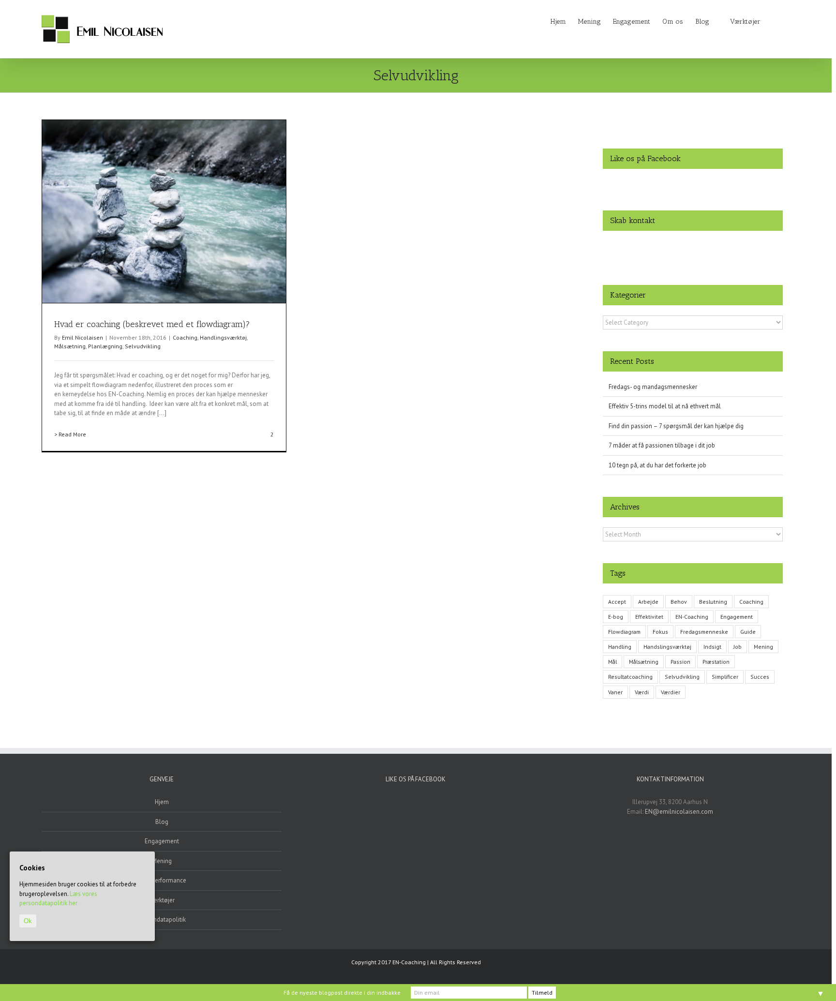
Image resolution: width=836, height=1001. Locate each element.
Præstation (716, 661)
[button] (775, 21)
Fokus (660, 631)
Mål (612, 661)
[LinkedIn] (693, 245)
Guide (748, 631)
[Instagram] (680, 245)
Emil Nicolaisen (82, 337)
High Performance (162, 880)
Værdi (642, 692)
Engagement (736, 616)
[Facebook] (668, 245)
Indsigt (712, 646)
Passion (680, 661)
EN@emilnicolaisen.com (679, 811)
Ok (28, 921)
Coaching (185, 337)
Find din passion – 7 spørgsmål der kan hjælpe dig (676, 426)
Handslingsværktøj (667, 646)
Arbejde (648, 601)
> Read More (70, 434)
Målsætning (70, 346)
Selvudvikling (143, 346)
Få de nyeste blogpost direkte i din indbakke (342, 992)
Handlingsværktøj (223, 337)
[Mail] (718, 245)
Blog (161, 822)
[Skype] (705, 245)
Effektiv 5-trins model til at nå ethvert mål (665, 406)
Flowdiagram (624, 631)
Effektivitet (649, 616)
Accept (617, 601)
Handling (619, 646)
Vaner (615, 692)
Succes (759, 676)
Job (737, 646)
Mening (763, 646)
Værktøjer (162, 900)
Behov (679, 601)
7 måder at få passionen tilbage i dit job (662, 445)
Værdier (670, 692)
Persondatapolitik (162, 919)
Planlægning (105, 346)
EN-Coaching (691, 616)
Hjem (162, 802)
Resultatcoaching (630, 676)
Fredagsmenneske (704, 631)
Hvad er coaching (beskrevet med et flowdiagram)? (152, 324)
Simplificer (725, 676)
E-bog (615, 616)
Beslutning (713, 601)
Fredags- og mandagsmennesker (653, 387)
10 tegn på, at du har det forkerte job (657, 465)
